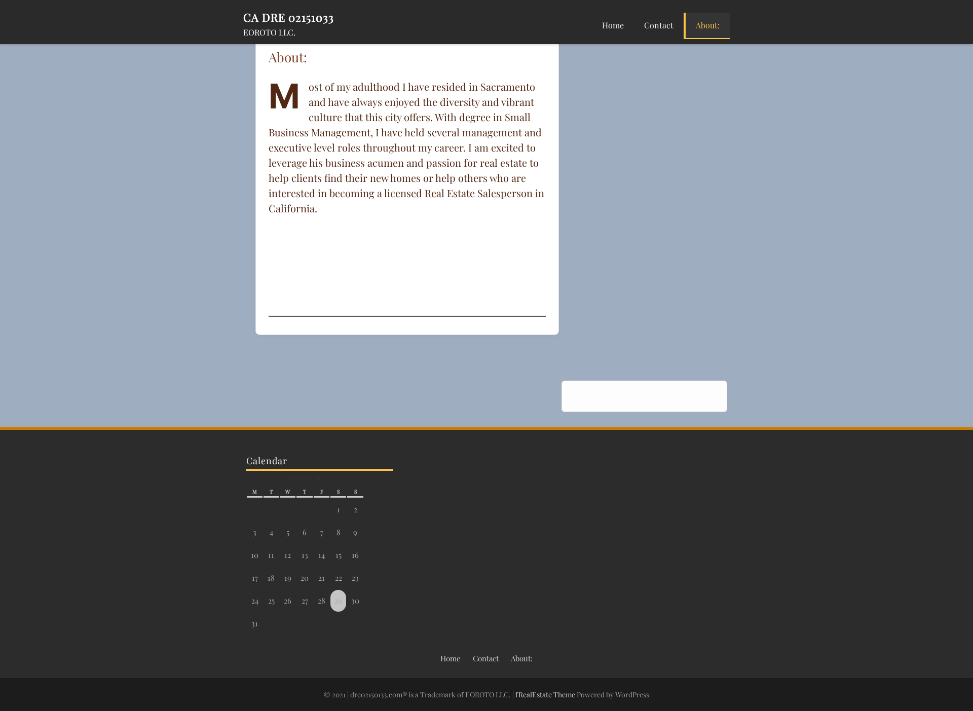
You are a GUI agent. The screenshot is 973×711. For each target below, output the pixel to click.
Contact (658, 25)
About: (708, 25)
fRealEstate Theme (546, 694)
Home (613, 25)
